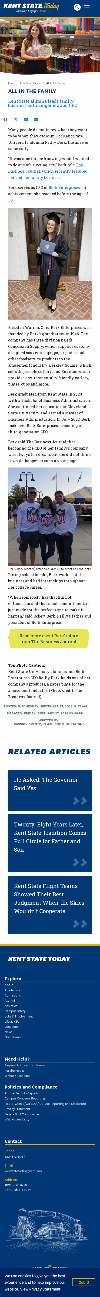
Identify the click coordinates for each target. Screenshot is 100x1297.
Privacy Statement (17, 1108)
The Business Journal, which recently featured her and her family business (47, 171)
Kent (10, 83)
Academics (12, 990)
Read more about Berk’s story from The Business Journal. (49, 638)
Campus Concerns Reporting (25, 1098)
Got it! (84, 1282)
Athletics (11, 1005)
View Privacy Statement (40, 1289)
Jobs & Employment (19, 1016)
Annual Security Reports (22, 1093)
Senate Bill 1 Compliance (22, 1113)
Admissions (13, 995)
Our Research (14, 1036)
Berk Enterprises (64, 187)
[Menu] (87, 7)
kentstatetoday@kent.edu (23, 1170)
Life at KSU (12, 1021)
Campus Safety (15, 1010)
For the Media (14, 1070)
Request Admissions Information (27, 1065)
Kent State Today (31, 8)
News (8, 1031)
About (9, 984)
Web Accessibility (17, 1119)
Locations (11, 1026)
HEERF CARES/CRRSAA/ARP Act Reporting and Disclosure (45, 1103)
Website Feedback (17, 1075)
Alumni (10, 1000)
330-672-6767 (15, 1156)
